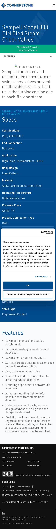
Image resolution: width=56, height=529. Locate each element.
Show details (41, 276)
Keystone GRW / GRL (21, 486)
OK (28, 285)
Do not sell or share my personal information (28, 294)
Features (9, 56)
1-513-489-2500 (33, 461)
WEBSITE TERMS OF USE (34, 518)
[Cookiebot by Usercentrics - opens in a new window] (41, 232)
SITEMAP (22, 520)
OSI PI (49, 495)
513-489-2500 (15, 457)
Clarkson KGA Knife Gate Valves (17, 490)
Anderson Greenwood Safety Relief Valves (23, 495)
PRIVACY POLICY (9, 520)
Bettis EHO (41, 490)
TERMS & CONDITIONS (12, 518)
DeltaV (5, 486)
